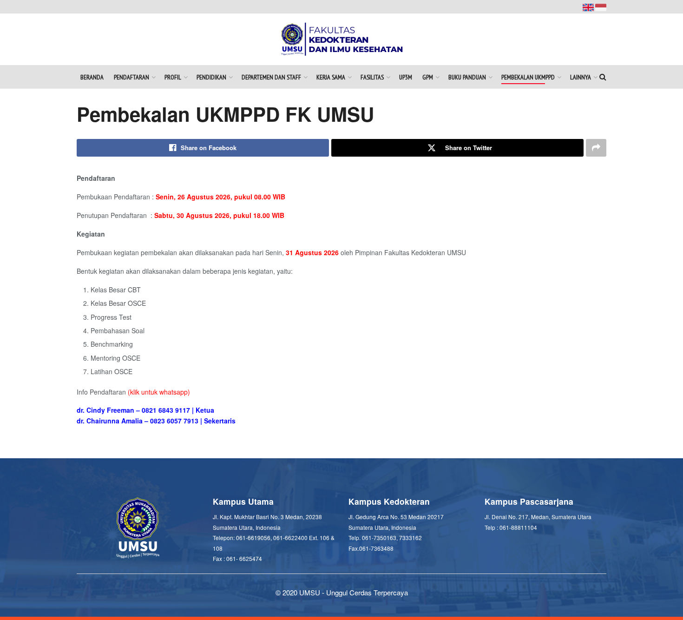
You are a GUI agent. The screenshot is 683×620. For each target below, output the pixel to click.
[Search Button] (602, 76)
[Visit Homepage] (341, 39)
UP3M (405, 77)
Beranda (92, 77)
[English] (589, 6)
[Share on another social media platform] (596, 148)
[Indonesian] (600, 6)
